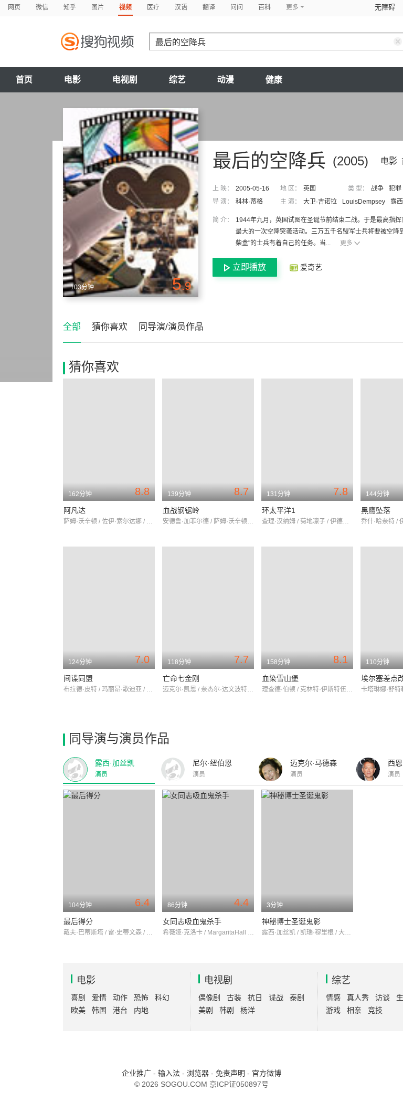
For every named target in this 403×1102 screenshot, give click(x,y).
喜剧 (78, 997)
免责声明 (230, 1073)
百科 (264, 7)
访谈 (382, 997)
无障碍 (385, 7)
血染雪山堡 (280, 678)
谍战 (276, 997)
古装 (234, 997)
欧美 (78, 1010)
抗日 (255, 997)
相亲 (354, 1010)
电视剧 (124, 79)
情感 (333, 997)
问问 (236, 7)
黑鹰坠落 (375, 510)
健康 (274, 79)
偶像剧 (209, 997)
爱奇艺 (310, 267)
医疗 (153, 7)
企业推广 (136, 1073)
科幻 (162, 997)
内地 (141, 1010)
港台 (120, 1010)
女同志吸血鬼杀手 (192, 921)
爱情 (99, 997)
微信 (42, 7)
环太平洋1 (278, 510)
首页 (24, 79)
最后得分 (78, 921)
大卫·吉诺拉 (320, 201)
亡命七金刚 (181, 678)
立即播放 (249, 267)
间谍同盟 (78, 678)
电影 (72, 79)
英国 (309, 188)
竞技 (375, 1010)
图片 (97, 7)
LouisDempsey (363, 201)
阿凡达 (74, 510)
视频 (125, 7)
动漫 (225, 79)
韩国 (99, 1010)
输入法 (169, 1073)
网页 (14, 7)
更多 (346, 243)
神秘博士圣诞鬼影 (291, 921)
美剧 (205, 1010)
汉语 (181, 7)
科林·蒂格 (249, 201)
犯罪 (395, 188)
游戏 (333, 1010)
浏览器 (198, 1073)
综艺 (177, 79)
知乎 (69, 7)
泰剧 (297, 997)
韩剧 (226, 1010)
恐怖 (141, 997)
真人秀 (358, 997)
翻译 (209, 7)
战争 (377, 188)
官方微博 (266, 1073)
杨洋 (247, 1010)
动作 (120, 997)
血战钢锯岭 (181, 510)
